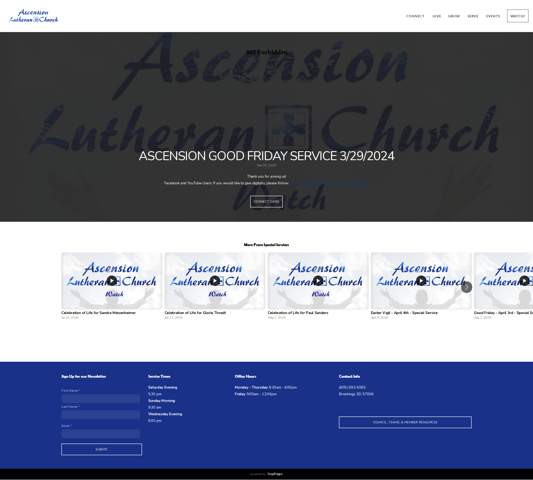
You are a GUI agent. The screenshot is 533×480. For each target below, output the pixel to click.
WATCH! (518, 16)
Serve (473, 16)
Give (437, 16)
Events (493, 16)
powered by (266, 474)
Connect (416, 16)
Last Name (69, 406)
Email (65, 426)
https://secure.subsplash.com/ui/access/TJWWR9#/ (329, 183)
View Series (266, 334)
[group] (111, 287)
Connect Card (266, 201)
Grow (454, 16)
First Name (69, 390)
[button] (466, 287)
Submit (102, 449)
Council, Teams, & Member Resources (405, 422)
